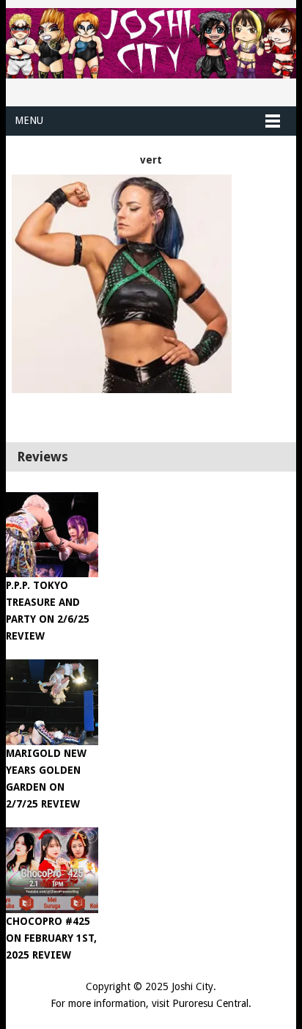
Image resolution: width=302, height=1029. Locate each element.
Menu (29, 120)
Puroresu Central (210, 1003)
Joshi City (192, 986)
